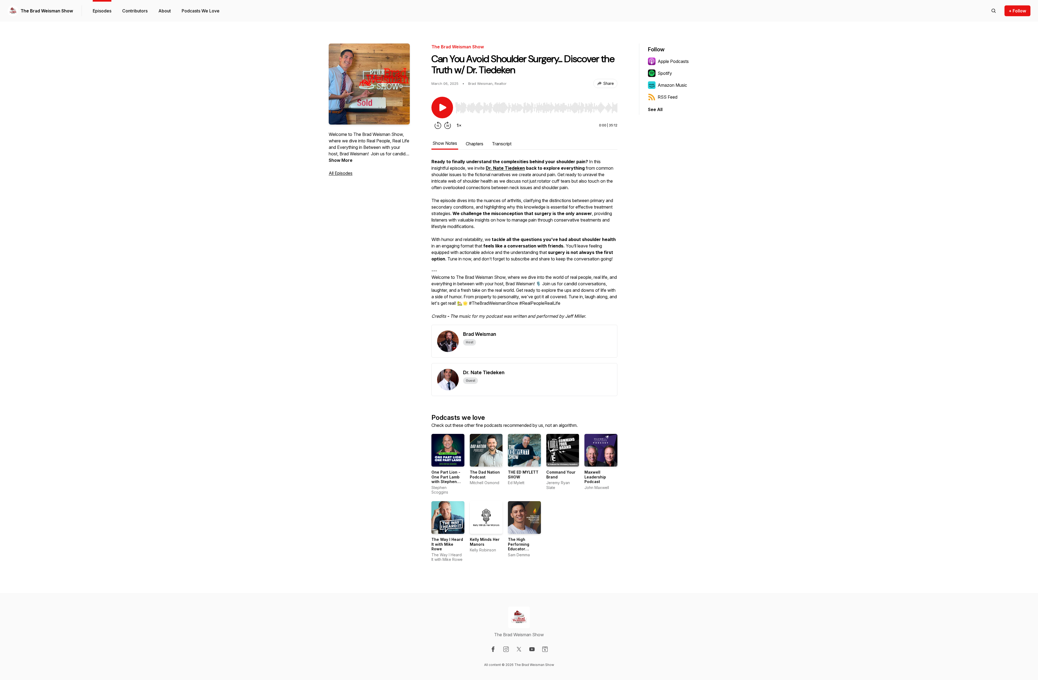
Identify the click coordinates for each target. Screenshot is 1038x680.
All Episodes (340, 173)
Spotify (665, 73)
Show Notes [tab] (444, 143)
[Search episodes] (994, 11)
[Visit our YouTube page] (532, 649)
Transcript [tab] (501, 143)
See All (655, 109)
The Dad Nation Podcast (485, 474)
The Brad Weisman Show (47, 11)
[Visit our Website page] (545, 649)
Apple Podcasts (673, 61)
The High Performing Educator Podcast (518, 546)
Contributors (135, 11)
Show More (340, 160)
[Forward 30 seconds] (447, 125)
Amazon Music (672, 85)
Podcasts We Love (200, 11)
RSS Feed (667, 97)
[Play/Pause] (442, 107)
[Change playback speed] (459, 125)
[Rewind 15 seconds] (438, 125)
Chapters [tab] (474, 143)
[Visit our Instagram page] (506, 649)
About (164, 11)
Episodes (102, 11)
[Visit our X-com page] (519, 649)
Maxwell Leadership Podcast (595, 477)
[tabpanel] (524, 241)
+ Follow (1017, 11)
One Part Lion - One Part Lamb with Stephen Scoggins (445, 479)
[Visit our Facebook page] (493, 649)
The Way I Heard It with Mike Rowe (447, 544)
